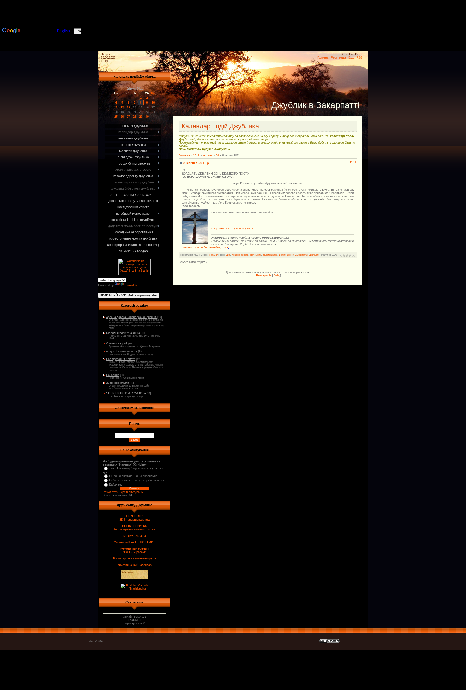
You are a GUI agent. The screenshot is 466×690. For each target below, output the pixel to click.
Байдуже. (115, 484)
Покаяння (112, 375)
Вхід (351, 57)
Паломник (255, 255)
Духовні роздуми (117, 382)
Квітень (208, 155)
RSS (359, 57)
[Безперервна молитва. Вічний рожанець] (450, 27)
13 (128, 107)
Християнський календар (134, 564)
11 (115, 107)
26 (122, 116)
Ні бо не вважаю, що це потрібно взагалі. (137, 480)
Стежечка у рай (116, 343)
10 (153, 102)
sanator (213, 255)
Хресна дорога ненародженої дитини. (131, 317)
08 (217, 155)
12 (122, 107)
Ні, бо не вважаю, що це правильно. (133, 475)
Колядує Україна (134, 535)
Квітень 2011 (134, 88)
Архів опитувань (132, 492)
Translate (131, 285)
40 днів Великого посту (121, 351)
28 (134, 116)
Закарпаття (301, 255)
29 (140, 116)
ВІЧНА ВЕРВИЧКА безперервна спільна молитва (134, 527)
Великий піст (286, 255)
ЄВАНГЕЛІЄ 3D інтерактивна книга (134, 518)
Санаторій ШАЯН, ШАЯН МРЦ (134, 542)
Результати (110, 492)
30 (147, 116)
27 (128, 116)
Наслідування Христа (120, 359)
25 (116, 116)
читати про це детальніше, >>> (205, 247)
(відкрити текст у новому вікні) (232, 228)
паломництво (270, 255)
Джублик (314, 255)
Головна (322, 57)
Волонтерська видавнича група (134, 558)
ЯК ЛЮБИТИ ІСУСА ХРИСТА (126, 393)
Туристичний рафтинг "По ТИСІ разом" (134, 550)
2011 (196, 155)
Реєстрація (338, 57)
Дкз (228, 255)
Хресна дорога (240, 255)
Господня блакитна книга (123, 332)
